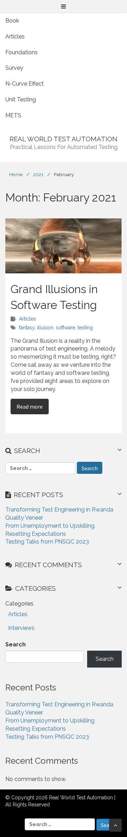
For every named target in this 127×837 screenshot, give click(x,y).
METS (13, 115)
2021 (38, 174)
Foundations (21, 52)
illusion (45, 327)
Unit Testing (20, 99)
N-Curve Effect (24, 83)
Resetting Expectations (35, 534)
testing (85, 327)
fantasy (27, 327)
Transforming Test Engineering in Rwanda (59, 509)
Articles (15, 36)
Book (12, 20)
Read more (33, 406)
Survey (14, 67)
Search (15, 644)
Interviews (21, 628)
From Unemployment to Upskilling (50, 525)
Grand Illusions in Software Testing (54, 297)
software (65, 327)
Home (16, 174)
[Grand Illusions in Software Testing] (63, 245)
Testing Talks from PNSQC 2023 (47, 541)
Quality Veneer (24, 517)
